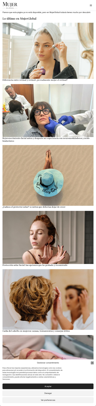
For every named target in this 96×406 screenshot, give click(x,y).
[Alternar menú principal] (91, 5)
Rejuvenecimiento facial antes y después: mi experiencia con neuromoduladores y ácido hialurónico (46, 139)
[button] (92, 363)
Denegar (48, 393)
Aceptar (48, 386)
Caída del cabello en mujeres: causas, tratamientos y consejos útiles (36, 331)
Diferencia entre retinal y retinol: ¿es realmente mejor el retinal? (35, 80)
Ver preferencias (48, 400)
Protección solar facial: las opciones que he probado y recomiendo (34, 265)
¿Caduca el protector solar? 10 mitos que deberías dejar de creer (33, 207)
